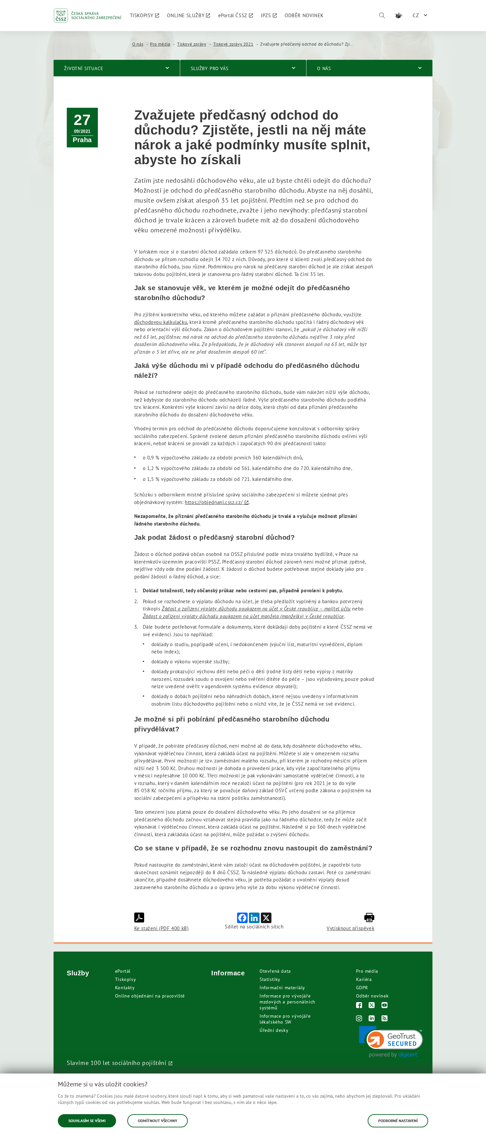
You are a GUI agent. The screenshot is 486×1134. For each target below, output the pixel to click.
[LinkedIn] (372, 1019)
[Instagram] (359, 1019)
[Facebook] (359, 1006)
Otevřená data (275, 971)
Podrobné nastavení (398, 1120)
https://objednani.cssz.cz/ (214, 502)
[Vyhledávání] (382, 16)
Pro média (160, 44)
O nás (137, 44)
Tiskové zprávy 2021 (233, 44)
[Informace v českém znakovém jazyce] (399, 16)
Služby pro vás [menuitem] (209, 68)
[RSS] (385, 1019)
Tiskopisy (125, 979)
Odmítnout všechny (157, 1120)
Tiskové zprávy (191, 44)
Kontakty (125, 988)
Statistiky (270, 979)
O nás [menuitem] (324, 68)
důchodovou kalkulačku (160, 322)
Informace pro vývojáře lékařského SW (285, 1019)
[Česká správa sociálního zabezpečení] (88, 15)
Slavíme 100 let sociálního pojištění (117, 1063)
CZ (416, 15)
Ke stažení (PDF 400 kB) (161, 928)
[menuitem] (145, 15)
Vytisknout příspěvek (350, 928)
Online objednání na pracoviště (150, 996)
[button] (391, 1042)
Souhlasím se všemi (86, 1120)
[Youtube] (385, 1006)
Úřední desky (274, 1030)
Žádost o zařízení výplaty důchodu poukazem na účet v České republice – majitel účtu (256, 609)
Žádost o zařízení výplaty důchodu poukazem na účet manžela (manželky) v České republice (243, 616)
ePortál (123, 971)
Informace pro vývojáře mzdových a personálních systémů (287, 1002)
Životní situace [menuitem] (83, 68)
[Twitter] (372, 1006)
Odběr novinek (372, 996)
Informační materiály (282, 988)
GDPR (362, 988)
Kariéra (364, 979)
